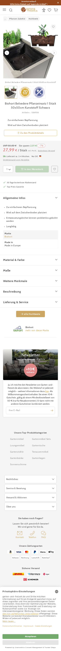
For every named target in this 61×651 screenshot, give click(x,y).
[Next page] (54, 53)
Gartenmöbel (17, 439)
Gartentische (38, 445)
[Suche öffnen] (11, 10)
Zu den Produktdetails (32, 132)
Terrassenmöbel (40, 451)
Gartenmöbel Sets (41, 439)
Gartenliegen (38, 458)
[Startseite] (29, 10)
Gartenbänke (16, 458)
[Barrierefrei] (44, 10)
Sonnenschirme (18, 464)
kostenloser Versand (46, 150)
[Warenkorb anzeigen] (56, 10)
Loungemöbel (17, 445)
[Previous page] (7, 53)
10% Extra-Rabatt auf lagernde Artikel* (28, 4)
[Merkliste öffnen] (50, 10)
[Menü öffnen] (5, 10)
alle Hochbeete (32, 314)
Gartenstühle (17, 451)
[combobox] (8, 169)
